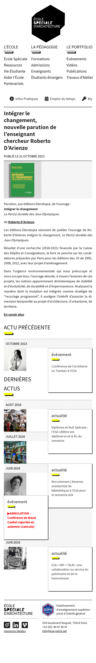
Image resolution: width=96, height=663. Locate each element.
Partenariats (14, 83)
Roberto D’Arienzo (21, 222)
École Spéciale (15, 58)
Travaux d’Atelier (79, 77)
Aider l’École (14, 77)
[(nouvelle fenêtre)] (48, 615)
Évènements (76, 58)
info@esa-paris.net (54, 631)
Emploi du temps (62, 98)
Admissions (40, 65)
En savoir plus (14, 314)
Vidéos (71, 65)
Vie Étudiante (14, 71)
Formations (40, 58)
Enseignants (41, 71)
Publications (76, 71)
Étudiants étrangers (47, 77)
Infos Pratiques (26, 98)
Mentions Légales (15, 631)
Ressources (13, 65)
